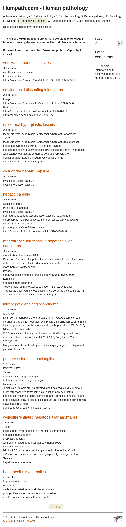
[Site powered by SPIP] (118, 518)
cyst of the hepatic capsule (26, 171)
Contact (29, 521)
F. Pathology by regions (31, 21)
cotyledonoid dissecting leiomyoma (33, 89)
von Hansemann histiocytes (27, 62)
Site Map (8, 521)
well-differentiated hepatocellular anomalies (40, 417)
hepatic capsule (16, 194)
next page (56, 506)
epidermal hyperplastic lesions (29, 124)
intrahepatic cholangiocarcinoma (31, 304)
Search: (99, 38)
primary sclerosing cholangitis (28, 358)
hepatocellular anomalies (24, 472)
